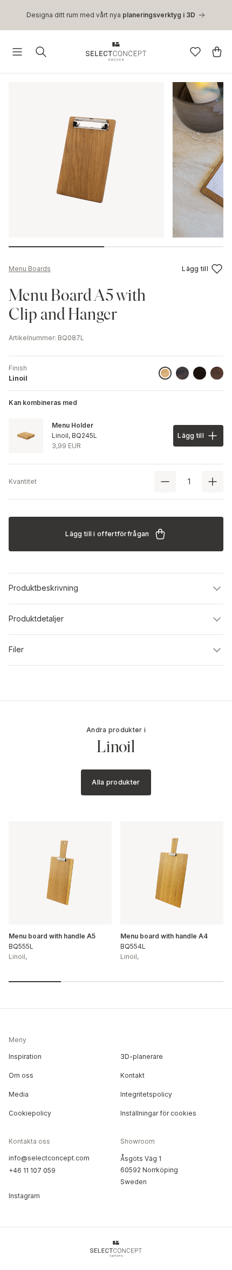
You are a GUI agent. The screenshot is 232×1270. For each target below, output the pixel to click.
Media (19, 1094)
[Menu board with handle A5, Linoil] (60, 872)
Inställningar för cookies (158, 1113)
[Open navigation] (17, 52)
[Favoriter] (195, 52)
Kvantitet (23, 481)
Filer (16, 649)
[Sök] (41, 52)
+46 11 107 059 (32, 1170)
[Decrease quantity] (165, 481)
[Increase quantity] (212, 481)
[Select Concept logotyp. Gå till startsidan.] (116, 51)
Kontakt (132, 1075)
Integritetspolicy (146, 1094)
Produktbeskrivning (43, 587)
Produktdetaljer (36, 618)
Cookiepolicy (30, 1113)
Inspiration (25, 1056)
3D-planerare (141, 1056)
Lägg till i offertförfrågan (107, 534)
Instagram (24, 1196)
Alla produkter (116, 782)
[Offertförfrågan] (217, 52)
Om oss (21, 1075)
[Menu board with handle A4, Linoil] (171, 872)
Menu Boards (30, 269)
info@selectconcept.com (49, 1158)
